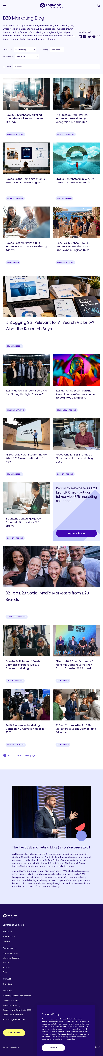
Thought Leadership (15, 198)
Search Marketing (64, 198)
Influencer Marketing (65, 134)
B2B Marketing (13, 262)
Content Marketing (65, 474)
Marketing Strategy (15, 134)
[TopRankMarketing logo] (51, 5)
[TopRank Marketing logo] (11, 916)
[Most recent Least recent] (57, 49)
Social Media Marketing (66, 410)
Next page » (31, 755)
